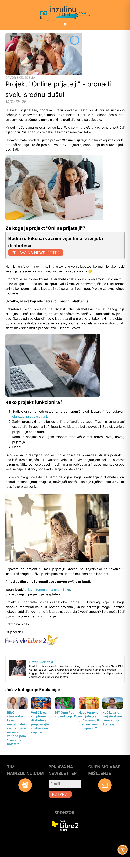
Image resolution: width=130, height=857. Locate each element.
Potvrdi (60, 794)
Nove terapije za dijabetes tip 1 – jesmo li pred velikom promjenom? (89, 720)
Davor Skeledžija (20, 78)
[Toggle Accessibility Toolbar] (122, 849)
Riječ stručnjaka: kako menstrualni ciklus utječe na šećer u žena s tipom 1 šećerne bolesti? (16, 728)
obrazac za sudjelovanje (30, 416)
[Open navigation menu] (65, 25)
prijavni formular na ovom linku (47, 590)
